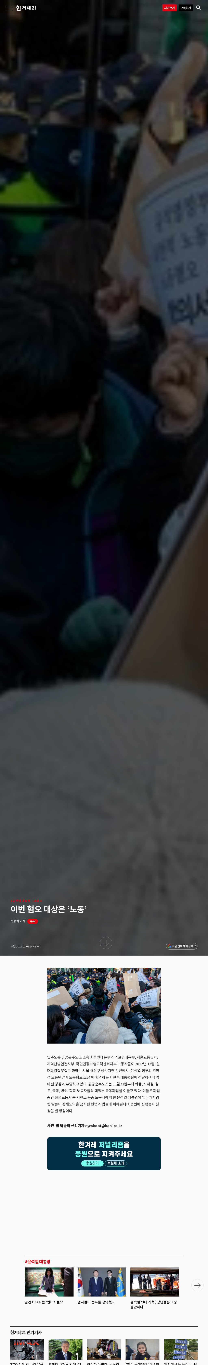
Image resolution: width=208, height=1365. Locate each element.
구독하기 (185, 8)
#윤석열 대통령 (20, 900)
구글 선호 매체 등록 (182, 946)
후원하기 (92, 1163)
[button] (197, 1285)
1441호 (37, 900)
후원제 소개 (115, 1163)
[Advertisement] (104, 1203)
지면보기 (169, 8)
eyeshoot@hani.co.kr (103, 1125)
